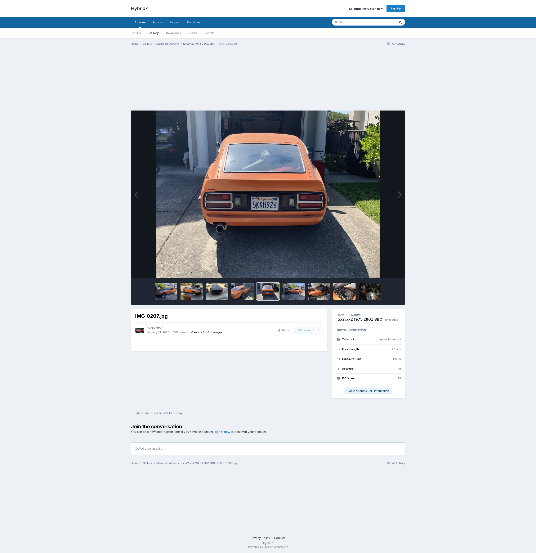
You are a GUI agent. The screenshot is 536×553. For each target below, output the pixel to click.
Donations (193, 22)
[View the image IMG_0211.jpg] (166, 291)
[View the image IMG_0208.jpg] (242, 291)
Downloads (173, 33)
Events (192, 33)
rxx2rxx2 (157, 328)
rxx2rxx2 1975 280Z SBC (359, 319)
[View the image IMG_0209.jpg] (217, 291)
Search (209, 33)
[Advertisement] (207, 81)
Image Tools (387, 270)
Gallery (153, 33)
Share (284, 330)
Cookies (280, 538)
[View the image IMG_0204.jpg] (344, 291)
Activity (157, 22)
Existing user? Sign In (365, 8)
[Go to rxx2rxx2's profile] (139, 330)
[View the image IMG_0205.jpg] (319, 291)
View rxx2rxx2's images (206, 332)
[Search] (400, 22)
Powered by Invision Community (268, 546)
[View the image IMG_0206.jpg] (293, 291)
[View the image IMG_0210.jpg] (191, 291)
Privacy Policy (260, 538)
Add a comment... (150, 448)
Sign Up (396, 8)
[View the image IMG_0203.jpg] (370, 291)
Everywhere (383, 22)
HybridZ (139, 8)
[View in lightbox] (268, 194)
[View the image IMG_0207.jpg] (268, 291)
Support (174, 22)
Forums (136, 33)
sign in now (222, 431)
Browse (140, 22)
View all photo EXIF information (368, 390)
